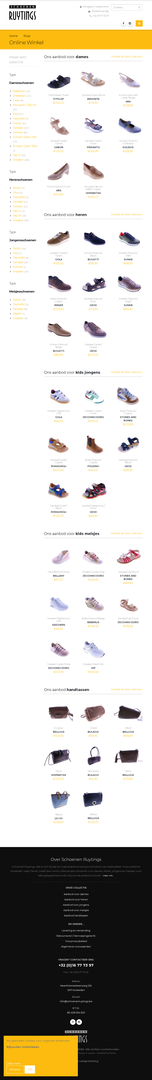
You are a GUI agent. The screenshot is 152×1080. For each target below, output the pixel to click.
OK (30, 1069)
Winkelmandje (100, 11)
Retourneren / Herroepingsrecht (76, 935)
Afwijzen (15, 1069)
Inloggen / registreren (95, 6)
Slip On (19, 215)
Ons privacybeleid (76, 941)
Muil (18, 114)
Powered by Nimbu (106, 1053)
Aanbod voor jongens (76, 904)
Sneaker (21, 159)
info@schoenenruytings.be (76, 1001)
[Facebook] (123, 23)
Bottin (19, 188)
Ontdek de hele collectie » (127, 56)
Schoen (20, 132)
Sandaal (21, 127)
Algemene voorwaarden (76, 946)
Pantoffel (21, 118)
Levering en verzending (76, 930)
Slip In (19, 155)
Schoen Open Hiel (25, 139)
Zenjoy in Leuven (86, 1053)
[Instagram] (130, 23)
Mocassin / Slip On (25, 107)
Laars (18, 100)
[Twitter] (79, 1022)
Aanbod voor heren (76, 899)
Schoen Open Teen (25, 148)
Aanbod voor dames (76, 894)
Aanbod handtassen (76, 915)
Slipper (19, 313)
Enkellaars (22, 95)
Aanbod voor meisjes (76, 910)
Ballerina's (21, 91)
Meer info (108, 875)
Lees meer (13, 1063)
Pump (19, 123)
